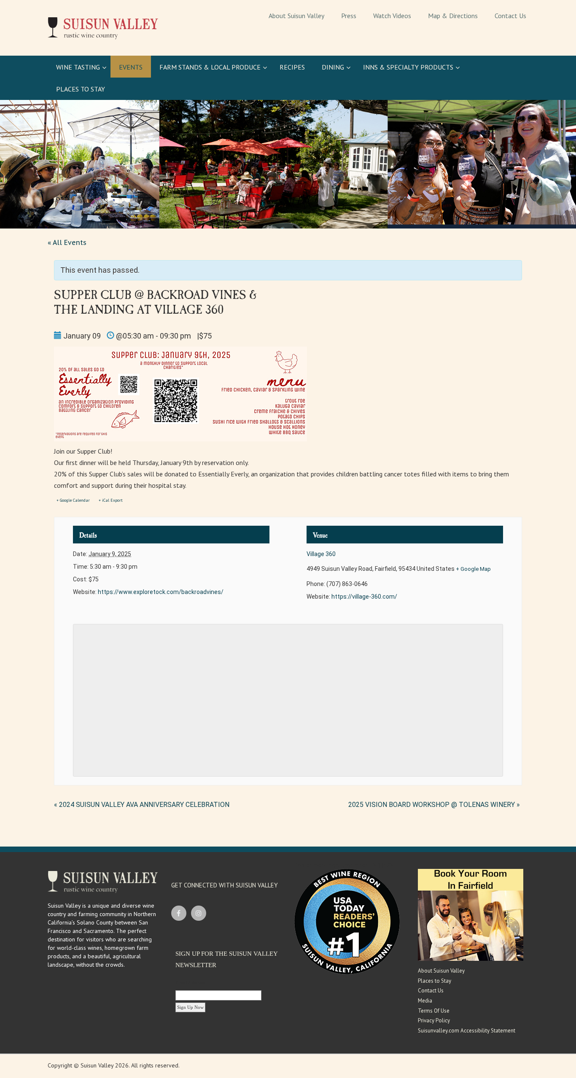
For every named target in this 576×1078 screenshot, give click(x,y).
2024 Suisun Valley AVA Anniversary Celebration (141, 805)
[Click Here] (470, 914)
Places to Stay (434, 980)
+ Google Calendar (73, 500)
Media (425, 1000)
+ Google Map (473, 569)
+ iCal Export (111, 500)
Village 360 (321, 554)
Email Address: (190, 982)
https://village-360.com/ (364, 596)
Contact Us (431, 990)
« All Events (67, 242)
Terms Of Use (433, 1010)
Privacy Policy (434, 1020)
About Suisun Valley (441, 970)
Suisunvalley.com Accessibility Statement (466, 1030)
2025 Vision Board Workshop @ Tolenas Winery (434, 805)
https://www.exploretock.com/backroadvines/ (160, 592)
